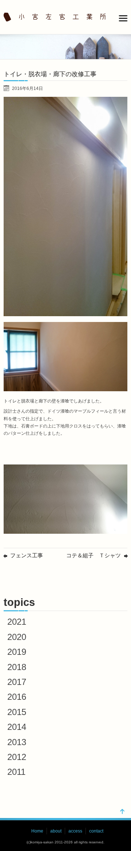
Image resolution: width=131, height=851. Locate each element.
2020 (16, 637)
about (55, 831)
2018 (16, 667)
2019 (16, 652)
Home (37, 831)
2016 (16, 697)
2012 (16, 757)
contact (96, 831)
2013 (16, 742)
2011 (16, 772)
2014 (16, 727)
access (75, 831)
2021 (16, 622)
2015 (16, 712)
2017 (16, 682)
